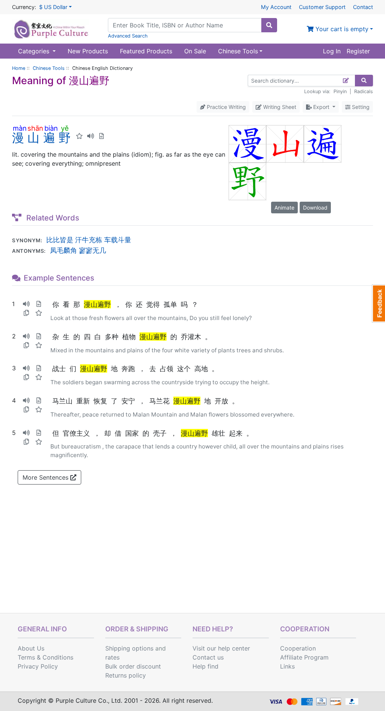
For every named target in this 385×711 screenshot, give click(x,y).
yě (65, 128)
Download (315, 207)
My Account (276, 7)
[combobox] (185, 25)
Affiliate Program (304, 657)
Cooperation (298, 648)
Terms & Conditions (45, 657)
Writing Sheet (279, 107)
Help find (205, 666)
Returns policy (125, 675)
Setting (360, 107)
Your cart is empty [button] (341, 29)
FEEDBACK (378, 303)
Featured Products (146, 51)
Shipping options (129, 648)
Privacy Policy (38, 666)
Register (358, 51)
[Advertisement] (192, 556)
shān (35, 128)
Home (18, 68)
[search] (269, 25)
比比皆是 (59, 239)
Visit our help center (221, 648)
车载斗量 (117, 239)
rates (112, 657)
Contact (363, 7)
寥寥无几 (92, 250)
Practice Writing (225, 107)
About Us (31, 648)
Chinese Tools (49, 68)
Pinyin (340, 91)
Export (321, 107)
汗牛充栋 (88, 239)
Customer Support (322, 7)
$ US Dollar (53, 7)
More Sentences (46, 477)
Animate (284, 207)
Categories (34, 51)
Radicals (363, 91)
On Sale (195, 51)
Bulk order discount (133, 666)
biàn (51, 128)
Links (287, 666)
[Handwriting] (346, 80)
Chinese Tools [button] (238, 51)
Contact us (208, 657)
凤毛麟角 (63, 250)
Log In (332, 51)
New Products (88, 51)
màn (19, 128)
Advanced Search (128, 36)
